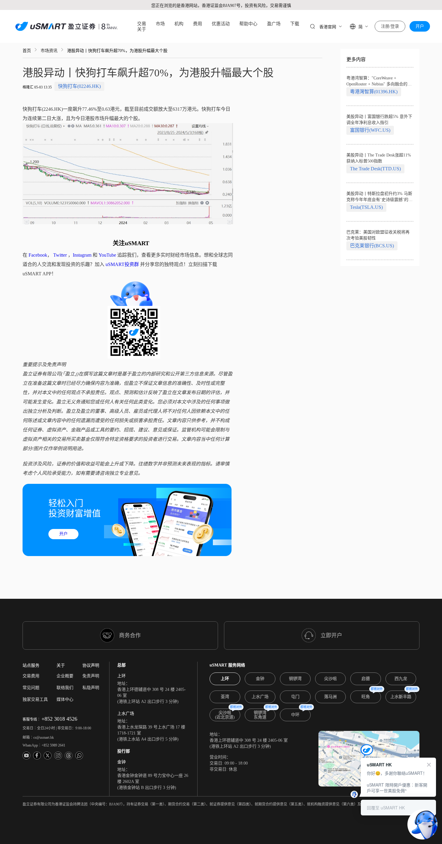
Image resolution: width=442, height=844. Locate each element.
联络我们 (65, 687)
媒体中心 (65, 699)
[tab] (225, 678)
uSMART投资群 (122, 264)
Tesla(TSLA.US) (366, 207)
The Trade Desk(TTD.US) (375, 168)
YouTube (107, 255)
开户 (420, 26)
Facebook (38, 255)
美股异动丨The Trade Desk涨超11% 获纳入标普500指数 (378, 158)
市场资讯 (49, 50)
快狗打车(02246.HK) (79, 86)
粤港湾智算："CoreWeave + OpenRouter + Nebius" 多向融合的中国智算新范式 (379, 81)
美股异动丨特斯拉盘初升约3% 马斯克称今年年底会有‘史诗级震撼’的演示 (379, 197)
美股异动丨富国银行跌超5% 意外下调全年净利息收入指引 (379, 119)
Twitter (60, 255)
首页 (27, 50)
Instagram (82, 255)
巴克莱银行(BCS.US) (372, 245)
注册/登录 (390, 26)
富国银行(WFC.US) (370, 130)
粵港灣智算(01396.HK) (373, 91)
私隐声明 (90, 687)
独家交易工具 (35, 699)
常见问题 (31, 687)
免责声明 (90, 676)
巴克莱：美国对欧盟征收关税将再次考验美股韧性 (378, 235)
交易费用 (31, 676)
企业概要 (65, 676)
